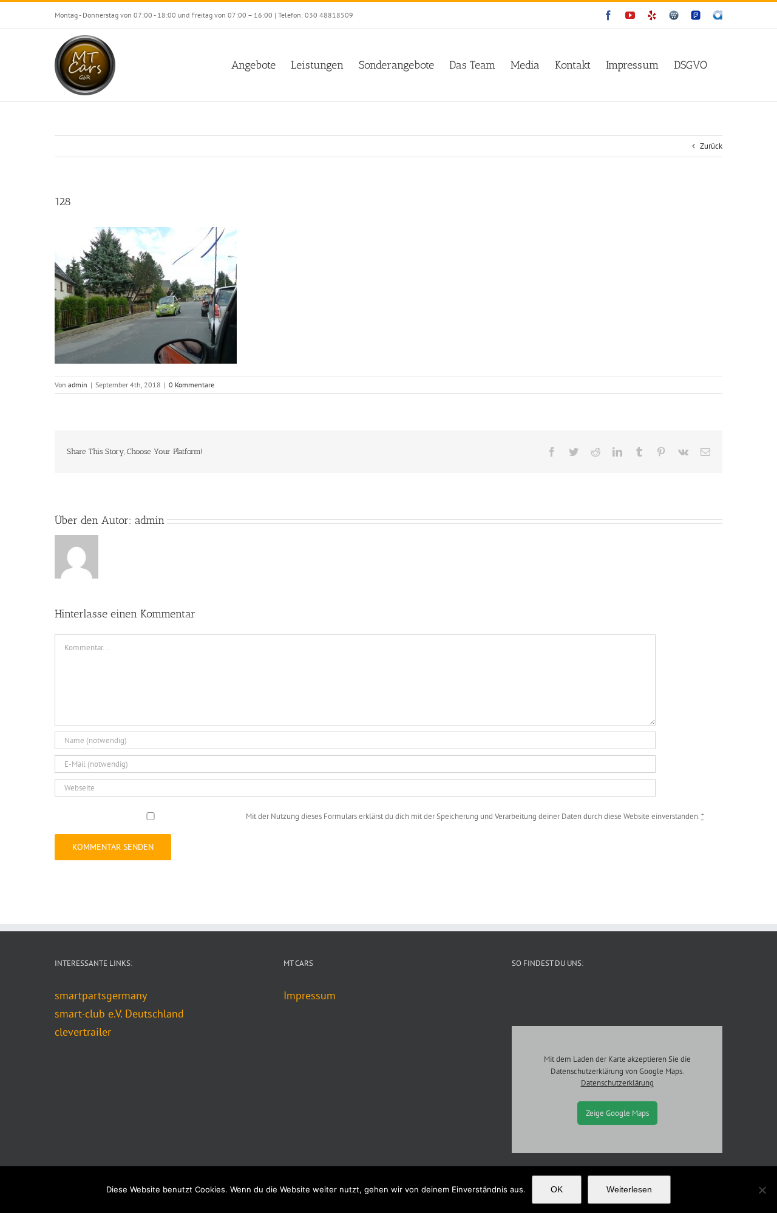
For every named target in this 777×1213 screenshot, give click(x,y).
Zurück (711, 146)
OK (557, 1189)
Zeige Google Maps (617, 1113)
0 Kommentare (191, 384)
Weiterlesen (629, 1189)
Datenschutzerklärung (617, 1083)
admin (77, 384)
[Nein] (762, 1190)
